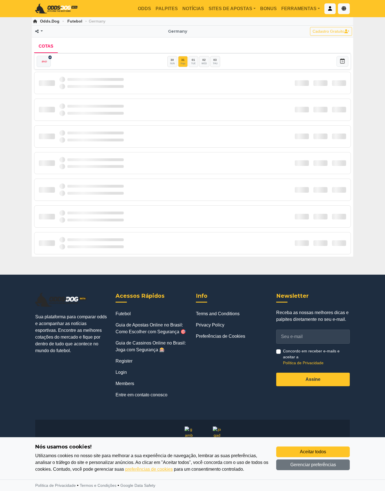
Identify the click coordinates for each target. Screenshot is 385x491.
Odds (144, 8)
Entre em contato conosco (141, 394)
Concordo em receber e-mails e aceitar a (311, 357)
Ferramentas (299, 8)
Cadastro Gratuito (328, 31)
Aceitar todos (313, 451)
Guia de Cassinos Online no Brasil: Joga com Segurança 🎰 (151, 346)
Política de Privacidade (303, 363)
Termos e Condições (98, 485)
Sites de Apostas (230, 8)
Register (124, 361)
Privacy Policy (210, 325)
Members (125, 383)
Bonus (268, 8)
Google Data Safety (137, 485)
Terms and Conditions (218, 313)
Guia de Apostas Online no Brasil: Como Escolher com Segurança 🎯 (151, 328)
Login (121, 372)
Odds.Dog (49, 21)
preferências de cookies (149, 469)
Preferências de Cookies (220, 336)
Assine (313, 379)
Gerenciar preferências (313, 464)
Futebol (74, 21)
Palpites (167, 8)
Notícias (193, 8)
